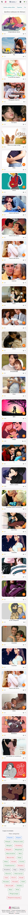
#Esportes (10, 837)
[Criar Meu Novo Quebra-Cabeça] (20, 1)
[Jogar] (23, 28)
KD (14, 575)
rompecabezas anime (14, 32)
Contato (17, 913)
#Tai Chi (13, 877)
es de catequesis (14, 620)
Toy (14, 54)
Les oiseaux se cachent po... (14, 756)
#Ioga (14, 869)
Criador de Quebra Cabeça (18, 910)
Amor (14, 394)
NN (14, 597)
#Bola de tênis (10, 857)
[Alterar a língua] (25, 1)
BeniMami (14, 733)
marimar (14, 281)
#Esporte (18, 837)
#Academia (7, 869)
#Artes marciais (18, 873)
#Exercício (8, 873)
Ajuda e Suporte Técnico (8, 911)
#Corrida (21, 861)
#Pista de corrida (18, 841)
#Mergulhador (18, 849)
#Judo (6, 877)
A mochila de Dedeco (14, 77)
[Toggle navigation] (2, 2)
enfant (14, 349)
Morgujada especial (14, 100)
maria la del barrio (14, 213)
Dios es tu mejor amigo (14, 145)
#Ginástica (20, 865)
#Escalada (6, 881)
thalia (14, 303)
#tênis (20, 853)
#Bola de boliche (10, 853)
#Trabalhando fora (9, 865)
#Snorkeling (18, 845)
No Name (14, 122)
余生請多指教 (14, 371)
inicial (14, 190)
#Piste (17, 889)
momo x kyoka (14, 484)
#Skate (19, 857)
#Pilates (22, 869)
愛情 (14, 416)
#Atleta (6, 861)
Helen (14, 711)
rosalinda (14, 552)
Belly (14, 168)
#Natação (7, 841)
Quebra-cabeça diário (9, 7)
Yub (14, 824)
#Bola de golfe (9, 885)
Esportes (19, 7)
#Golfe (23, 881)
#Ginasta (13, 861)
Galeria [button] (13, 2)
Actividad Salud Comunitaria (14, 507)
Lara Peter (14, 530)
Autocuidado (14, 778)
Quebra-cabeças (6, 910)
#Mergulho (9, 845)
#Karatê (21, 877)
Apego (14, 439)
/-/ (14, 801)
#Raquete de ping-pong (14, 897)
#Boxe (10, 889)
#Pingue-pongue (14, 893)
